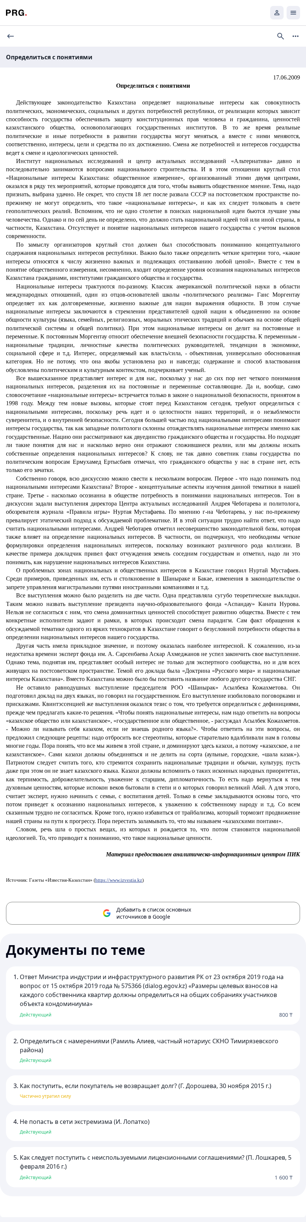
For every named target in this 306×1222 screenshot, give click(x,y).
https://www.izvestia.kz (118, 880)
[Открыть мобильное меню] (293, 12)
